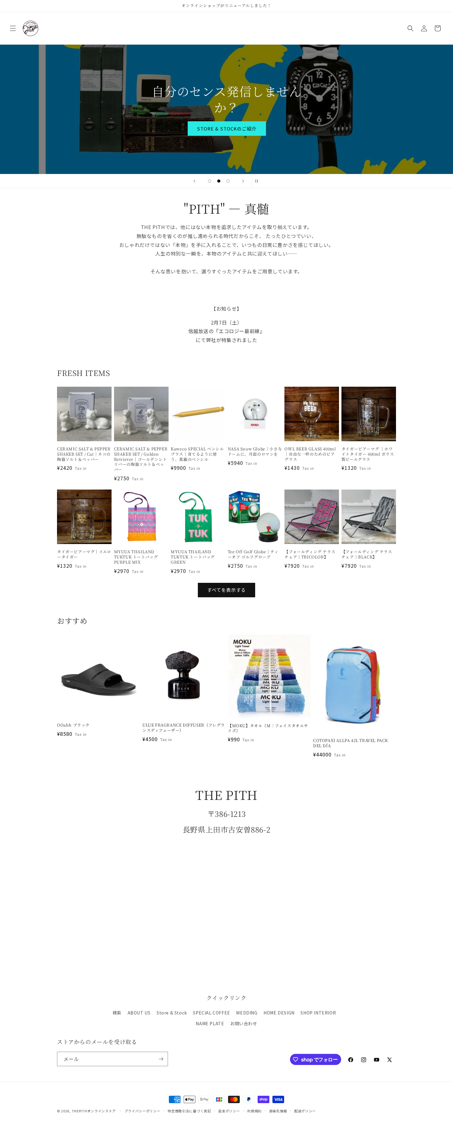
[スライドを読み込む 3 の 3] (228, 181)
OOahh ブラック (73, 725)
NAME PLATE (210, 1023)
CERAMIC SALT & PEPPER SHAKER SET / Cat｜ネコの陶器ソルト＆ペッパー (84, 454)
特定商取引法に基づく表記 (189, 1110)
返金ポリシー (229, 1110)
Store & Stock (172, 1013)
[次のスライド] (243, 181)
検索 (116, 1013)
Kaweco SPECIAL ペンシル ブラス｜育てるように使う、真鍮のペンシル (197, 454)
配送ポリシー (305, 1110)
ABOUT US (139, 1013)
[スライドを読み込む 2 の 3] (218, 181)
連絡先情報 (278, 1110)
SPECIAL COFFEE (211, 1013)
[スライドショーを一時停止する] (258, 181)
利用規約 (254, 1110)
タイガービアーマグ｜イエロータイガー (84, 554)
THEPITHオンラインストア (94, 1110)
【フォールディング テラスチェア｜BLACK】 (366, 554)
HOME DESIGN (279, 1013)
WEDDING (246, 1013)
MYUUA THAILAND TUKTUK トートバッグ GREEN (193, 557)
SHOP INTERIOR (318, 1013)
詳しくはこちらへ (226, 120)
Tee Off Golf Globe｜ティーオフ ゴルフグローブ (253, 554)
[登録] (161, 1059)
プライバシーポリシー (142, 1110)
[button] (13, 28)
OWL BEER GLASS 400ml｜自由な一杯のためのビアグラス (310, 454)
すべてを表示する (226, 590)
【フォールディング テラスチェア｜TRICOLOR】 (309, 554)
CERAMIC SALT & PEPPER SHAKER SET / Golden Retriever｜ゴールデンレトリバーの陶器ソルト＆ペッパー (141, 459)
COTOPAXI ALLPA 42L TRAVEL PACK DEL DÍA (350, 743)
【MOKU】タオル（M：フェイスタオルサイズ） (268, 728)
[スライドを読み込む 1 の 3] (209, 181)
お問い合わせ (243, 1023)
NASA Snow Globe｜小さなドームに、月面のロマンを (255, 451)
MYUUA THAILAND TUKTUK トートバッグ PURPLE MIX (136, 557)
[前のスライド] (194, 181)
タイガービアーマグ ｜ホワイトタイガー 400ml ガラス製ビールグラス (367, 454)
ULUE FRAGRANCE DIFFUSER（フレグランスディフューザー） (183, 728)
